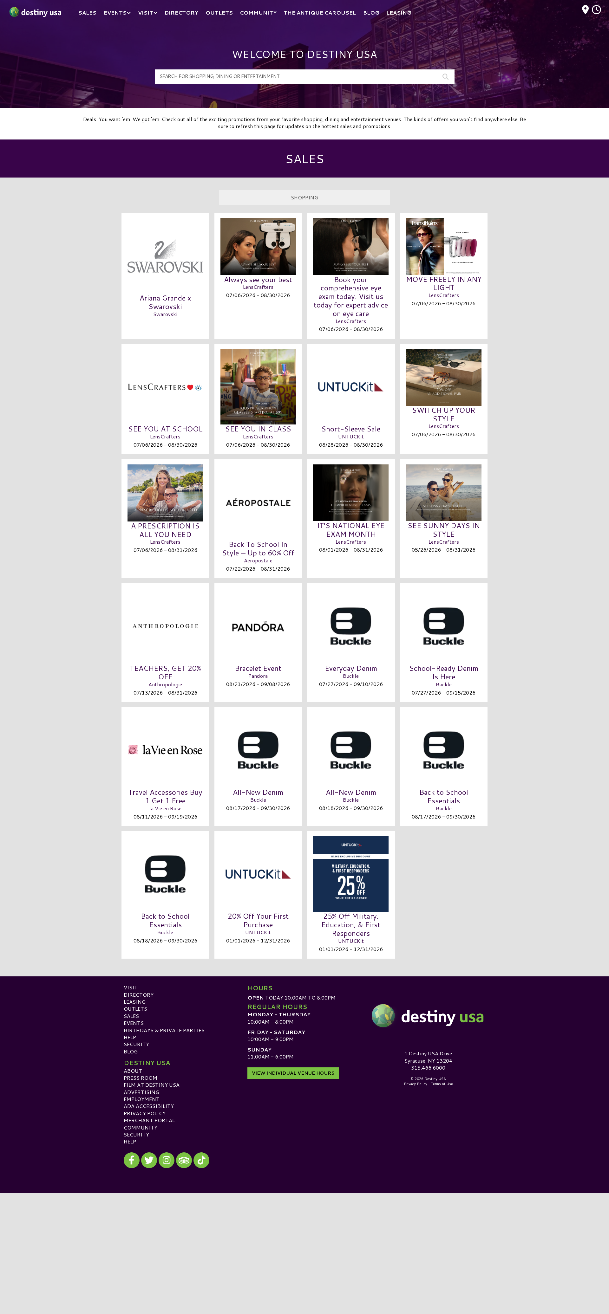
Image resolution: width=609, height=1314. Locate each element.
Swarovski (165, 314)
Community (140, 1127)
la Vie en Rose (165, 808)
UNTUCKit (351, 436)
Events (134, 1022)
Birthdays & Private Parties (164, 1030)
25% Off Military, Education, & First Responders (350, 924)
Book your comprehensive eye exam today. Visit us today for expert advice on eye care (351, 296)
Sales (131, 1015)
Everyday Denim (351, 668)
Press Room (140, 1077)
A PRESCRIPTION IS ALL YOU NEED (165, 530)
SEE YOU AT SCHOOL (165, 429)
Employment (142, 1099)
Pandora (258, 675)
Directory (139, 994)
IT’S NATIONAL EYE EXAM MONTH (350, 529)
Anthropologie (165, 684)
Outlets (135, 1008)
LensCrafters (258, 286)
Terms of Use (442, 1083)
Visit (131, 987)
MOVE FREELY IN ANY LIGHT (443, 283)
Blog (131, 1051)
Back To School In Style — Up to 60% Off (258, 548)
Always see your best (258, 279)
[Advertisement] (304, 1237)
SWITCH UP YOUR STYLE (443, 414)
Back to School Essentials (443, 796)
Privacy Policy (145, 1113)
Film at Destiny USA (152, 1084)
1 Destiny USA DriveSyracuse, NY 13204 (428, 1057)
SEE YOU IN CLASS (258, 429)
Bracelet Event (258, 668)
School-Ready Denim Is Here (443, 672)
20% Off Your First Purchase (258, 920)
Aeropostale (258, 560)
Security (136, 1044)
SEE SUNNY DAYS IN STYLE (444, 529)
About (133, 1070)
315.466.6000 (428, 1067)
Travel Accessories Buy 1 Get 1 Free (165, 796)
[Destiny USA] (428, 1015)
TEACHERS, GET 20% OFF (165, 672)
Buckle (351, 675)
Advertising (141, 1092)
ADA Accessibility (149, 1106)
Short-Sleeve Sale (350, 429)
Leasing (135, 1001)
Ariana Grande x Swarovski (165, 302)
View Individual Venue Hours (293, 1073)
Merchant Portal (149, 1120)
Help (130, 1037)
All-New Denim (258, 792)
